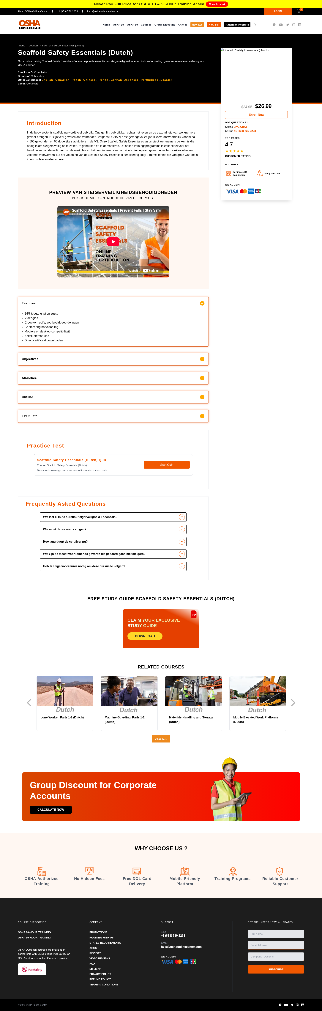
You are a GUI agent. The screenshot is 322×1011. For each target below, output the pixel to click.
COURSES (34, 46)
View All (161, 738)
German (116, 79)
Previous (30, 703)
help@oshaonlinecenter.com (103, 11)
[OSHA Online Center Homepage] (30, 24)
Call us (240, 131)
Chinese (89, 79)
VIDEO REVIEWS (99, 958)
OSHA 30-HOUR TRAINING (34, 937)
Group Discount (164, 24)
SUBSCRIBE (275, 969)
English (47, 79)
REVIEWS (95, 953)
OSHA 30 (132, 24)
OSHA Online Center (36, 1005)
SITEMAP (95, 968)
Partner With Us (101, 937)
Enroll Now (256, 114)
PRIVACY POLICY (100, 974)
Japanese (131, 79)
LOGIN (278, 11)
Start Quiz (166, 464)
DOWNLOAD (145, 636)
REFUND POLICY (100, 979)
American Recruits (237, 24)
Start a (236, 126)
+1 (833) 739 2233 (67, 11)
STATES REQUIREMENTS (105, 942)
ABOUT (94, 947)
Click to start (217, 4)
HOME (22, 46)
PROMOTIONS (98, 932)
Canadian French (68, 79)
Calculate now (50, 809)
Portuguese (149, 79)
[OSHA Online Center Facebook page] (274, 24)
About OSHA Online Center (33, 11)
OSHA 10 (118, 24)
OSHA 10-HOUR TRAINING (34, 932)
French (103, 79)
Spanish (166, 79)
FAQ (92, 963)
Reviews (197, 24)
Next (294, 703)
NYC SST (214, 24)
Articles (182, 24)
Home (106, 24)
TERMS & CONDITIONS (103, 984)
